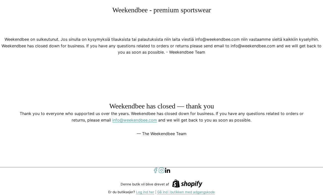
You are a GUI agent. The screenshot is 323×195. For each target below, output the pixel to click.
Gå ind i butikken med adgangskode (186, 192)
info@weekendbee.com (134, 120)
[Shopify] (187, 184)
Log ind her (145, 192)
